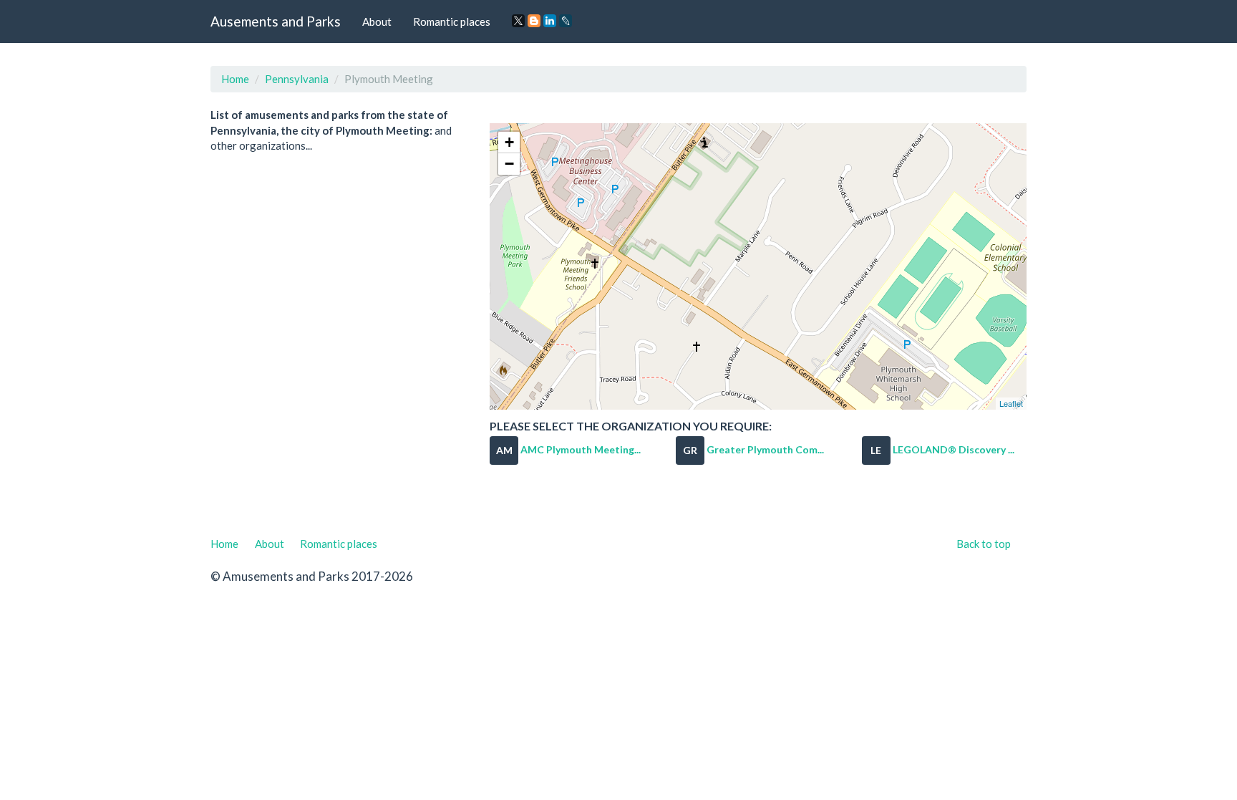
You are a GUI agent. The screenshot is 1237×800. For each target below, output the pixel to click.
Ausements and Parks (275, 21)
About (377, 21)
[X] (518, 20)
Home (235, 78)
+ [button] (509, 142)
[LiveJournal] (565, 20)
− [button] (509, 164)
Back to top (983, 543)
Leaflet (1011, 403)
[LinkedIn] (549, 20)
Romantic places (451, 21)
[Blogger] (534, 20)
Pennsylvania (297, 78)
